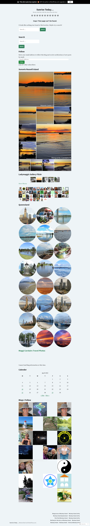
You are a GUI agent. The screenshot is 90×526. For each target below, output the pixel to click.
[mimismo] (26, 452)
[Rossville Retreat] (64, 424)
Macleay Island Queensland (60, 516)
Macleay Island (76, 520)
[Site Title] (64, 409)
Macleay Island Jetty (74, 513)
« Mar (42, 395)
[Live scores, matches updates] (64, 452)
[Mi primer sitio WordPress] (26, 438)
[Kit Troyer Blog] (64, 467)
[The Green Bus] (40, 409)
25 (22, 393)
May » (47, 395)
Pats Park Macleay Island (61, 518)
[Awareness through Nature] (50, 481)
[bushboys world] (26, 481)
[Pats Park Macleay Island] (42, 15)
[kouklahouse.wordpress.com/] (64, 481)
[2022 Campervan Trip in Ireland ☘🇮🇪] (26, 467)
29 (52, 393)
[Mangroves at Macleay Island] (32, 15)
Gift (70, 2)
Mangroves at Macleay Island (60, 513)
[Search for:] (29, 29)
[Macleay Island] (50, 15)
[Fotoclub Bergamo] (64, 438)
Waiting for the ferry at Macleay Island (60, 520)
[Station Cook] (26, 424)
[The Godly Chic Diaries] (40, 467)
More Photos (23, 184)
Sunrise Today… (45, 9)
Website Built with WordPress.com (27, 522)
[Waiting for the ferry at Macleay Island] (47, 15)
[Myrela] (26, 495)
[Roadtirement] (50, 452)
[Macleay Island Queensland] (37, 15)
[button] (36, 89)
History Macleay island (74, 522)
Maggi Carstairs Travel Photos (32, 350)
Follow (22, 51)
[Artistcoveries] (64, 495)
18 (22, 389)
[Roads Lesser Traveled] (50, 424)
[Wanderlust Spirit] (26, 409)
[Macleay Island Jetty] (34, 15)
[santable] (40, 438)
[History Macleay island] (58, 15)
